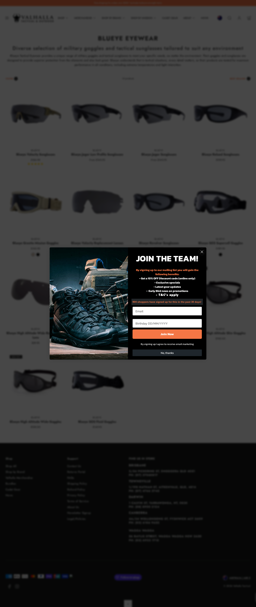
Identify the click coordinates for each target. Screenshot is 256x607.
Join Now (167, 334)
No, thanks (167, 353)
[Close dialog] (202, 252)
